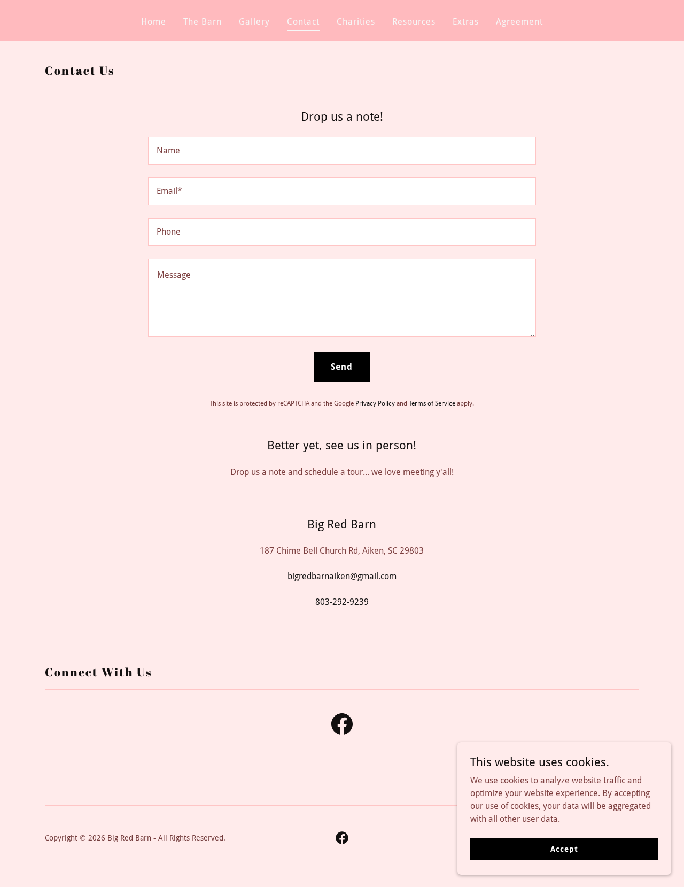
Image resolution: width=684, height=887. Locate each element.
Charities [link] (356, 22)
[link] (342, 726)
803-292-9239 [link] (342, 602)
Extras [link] (466, 22)
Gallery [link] (254, 22)
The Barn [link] (202, 22)
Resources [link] (414, 22)
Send (342, 367)
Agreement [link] (519, 22)
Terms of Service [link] (432, 403)
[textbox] (341, 151)
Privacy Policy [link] (375, 403)
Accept (564, 848)
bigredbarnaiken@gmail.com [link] (342, 576)
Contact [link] (303, 22)
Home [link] (153, 22)
